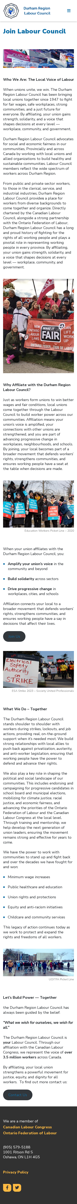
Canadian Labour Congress (27, 1127)
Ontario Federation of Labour (30, 1133)
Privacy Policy (15, 1172)
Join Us (14, 636)
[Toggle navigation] (69, 10)
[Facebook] (7, 1188)
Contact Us (17, 1094)
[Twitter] (17, 1188)
